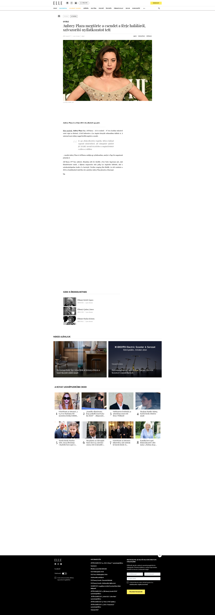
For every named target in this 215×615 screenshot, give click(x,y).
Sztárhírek (74, 16)
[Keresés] (159, 8)
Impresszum (94, 566)
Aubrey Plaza (141, 36)
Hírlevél (85, 3)
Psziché (101, 8)
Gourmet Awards (75, 8)
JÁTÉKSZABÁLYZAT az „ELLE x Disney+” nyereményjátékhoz (107, 563)
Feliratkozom (135, 592)
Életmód (109, 8)
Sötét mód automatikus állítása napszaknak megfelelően (65, 579)
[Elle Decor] (57, 3)
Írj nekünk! (57, 569)
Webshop (156, 3)
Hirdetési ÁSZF (95, 610)
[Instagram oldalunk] (71, 3)
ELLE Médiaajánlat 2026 (97, 571)
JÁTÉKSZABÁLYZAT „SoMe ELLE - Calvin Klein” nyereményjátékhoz (103, 598)
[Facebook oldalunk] (67, 3)
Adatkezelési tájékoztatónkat (139, 584)
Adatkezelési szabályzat (97, 577)
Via (64, 174)
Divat (55, 8)
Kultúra (93, 8)
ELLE (83, 36)
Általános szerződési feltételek (99, 569)
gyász (135, 36)
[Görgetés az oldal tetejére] (160, 555)
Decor (128, 8)
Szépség (86, 8)
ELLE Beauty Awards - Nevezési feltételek (101, 580)
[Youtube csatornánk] (75, 3)
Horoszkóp (136, 8)
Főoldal (66, 16)
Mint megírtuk (67, 131)
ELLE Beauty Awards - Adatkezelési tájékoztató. (103, 583)
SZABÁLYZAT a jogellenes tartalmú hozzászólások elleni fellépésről (106, 587)
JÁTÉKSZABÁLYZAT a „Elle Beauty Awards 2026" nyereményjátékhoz (104, 592)
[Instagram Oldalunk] (58, 564)
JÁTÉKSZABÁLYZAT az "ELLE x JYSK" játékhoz (103, 602)
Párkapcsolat (118, 8)
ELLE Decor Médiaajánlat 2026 (99, 574)
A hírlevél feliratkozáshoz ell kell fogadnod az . (141, 583)
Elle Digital (63, 8)
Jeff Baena (149, 36)
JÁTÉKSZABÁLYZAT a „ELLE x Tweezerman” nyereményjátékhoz (102, 606)
